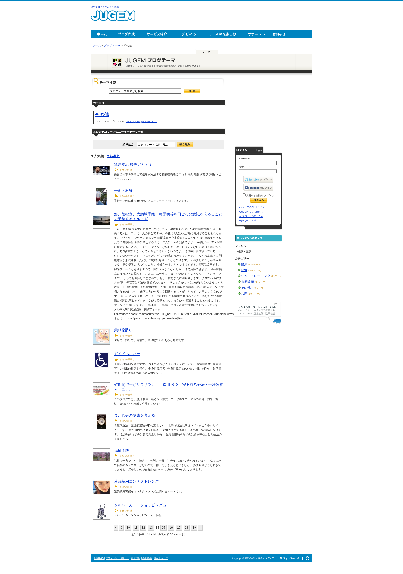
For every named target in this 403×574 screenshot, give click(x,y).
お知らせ (280, 34)
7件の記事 (127, 170)
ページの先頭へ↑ (307, 558)
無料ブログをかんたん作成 (105, 7)
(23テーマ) (276, 276)
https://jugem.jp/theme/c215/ (141, 121)
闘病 (244, 270)
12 (143, 527)
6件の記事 (127, 335)
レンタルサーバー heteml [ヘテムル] (258, 307)
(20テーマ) (254, 294)
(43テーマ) (260, 282)
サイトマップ (161, 558)
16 (171, 527)
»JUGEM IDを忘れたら (251, 212)
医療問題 (247, 282)
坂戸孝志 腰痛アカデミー (135, 164)
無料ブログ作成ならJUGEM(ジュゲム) (113, 18)
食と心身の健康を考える (134, 415)
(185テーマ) (258, 288)
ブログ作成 (127, 34)
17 (179, 527)
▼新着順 (113, 156)
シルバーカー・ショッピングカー (142, 505)
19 (194, 527)
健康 (244, 264)
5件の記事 (127, 487)
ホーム (102, 34)
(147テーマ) (254, 270)
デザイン (189, 34)
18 (186, 527)
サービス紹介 (158, 34)
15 (163, 527)
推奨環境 (135, 558)
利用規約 (99, 558)
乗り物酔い (123, 330)
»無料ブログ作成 (247, 220)
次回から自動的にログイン (260, 195)
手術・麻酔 (123, 190)
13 (151, 527)
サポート (255, 34)
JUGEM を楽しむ (224, 34)
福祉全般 (121, 451)
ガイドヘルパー (127, 354)
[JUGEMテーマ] (206, 51)
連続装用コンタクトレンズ (136, 481)
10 (128, 527)
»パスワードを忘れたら (251, 216)
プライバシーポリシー (117, 558)
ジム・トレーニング (255, 276)
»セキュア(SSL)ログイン (252, 207)
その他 (102, 114)
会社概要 (147, 558)
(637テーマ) (254, 264)
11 (135, 527)
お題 (244, 293)
